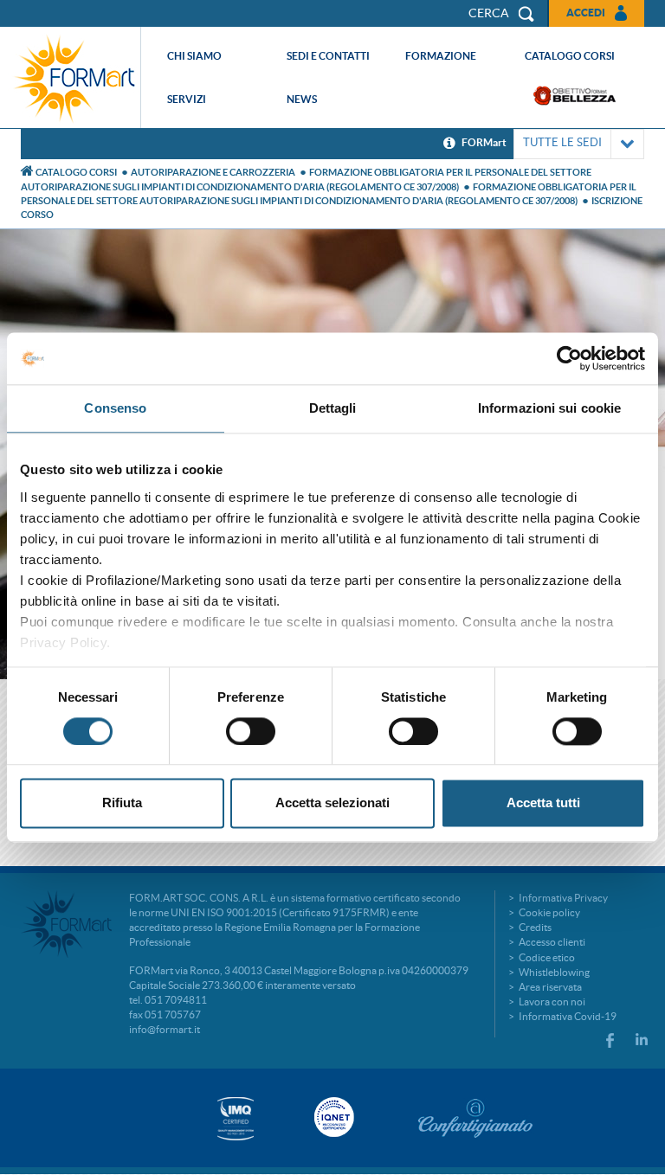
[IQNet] (332, 1117)
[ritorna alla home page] (74, 77)
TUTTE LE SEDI (562, 142)
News (302, 99)
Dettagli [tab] (333, 408)
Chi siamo (194, 55)
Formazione (440, 55)
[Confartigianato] (475, 1118)
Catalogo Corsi (76, 172)
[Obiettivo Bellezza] (574, 96)
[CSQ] (235, 1118)
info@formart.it (164, 1029)
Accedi (585, 12)
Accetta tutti (543, 803)
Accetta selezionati (332, 803)
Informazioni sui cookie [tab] (549, 408)
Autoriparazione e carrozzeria (213, 172)
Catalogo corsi (570, 55)
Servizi (186, 99)
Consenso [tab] (115, 408)
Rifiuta (122, 803)
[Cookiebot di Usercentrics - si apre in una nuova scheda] (569, 358)
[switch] (250, 731)
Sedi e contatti (328, 55)
